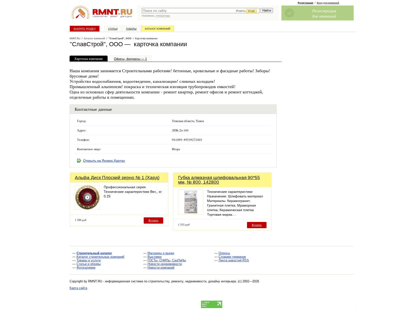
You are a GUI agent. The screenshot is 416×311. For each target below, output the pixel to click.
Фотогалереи (86, 267)
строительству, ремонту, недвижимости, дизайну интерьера (192, 281)
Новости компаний (161, 267)
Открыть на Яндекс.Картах (104, 160)
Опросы (224, 253)
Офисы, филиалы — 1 (130, 59)
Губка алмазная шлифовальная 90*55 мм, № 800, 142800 (219, 180)
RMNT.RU (75, 38)
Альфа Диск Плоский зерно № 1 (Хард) (117, 177)
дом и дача (126, 16)
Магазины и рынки (161, 253)
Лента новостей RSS (234, 260)
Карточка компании (89, 59)
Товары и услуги (89, 260)
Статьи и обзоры (89, 264)
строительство (99, 16)
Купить (153, 220)
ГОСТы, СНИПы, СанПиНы (167, 260)
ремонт (113, 16)
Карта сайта (78, 288)
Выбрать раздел (85, 28)
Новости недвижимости (165, 264)
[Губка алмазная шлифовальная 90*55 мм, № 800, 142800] (190, 213)
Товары (131, 28)
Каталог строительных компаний (100, 257)
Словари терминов (232, 257)
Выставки (155, 257)
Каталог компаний (157, 28)
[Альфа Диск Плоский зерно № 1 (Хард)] (87, 208)
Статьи (112, 28)
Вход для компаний (328, 2)
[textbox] (201, 10)
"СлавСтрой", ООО (120, 38)
